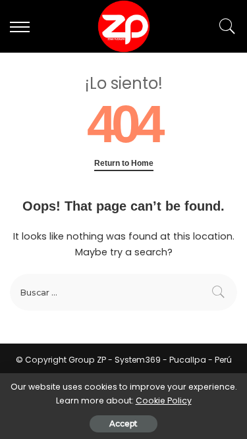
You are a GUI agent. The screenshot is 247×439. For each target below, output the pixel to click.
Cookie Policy (164, 400)
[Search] (224, 26)
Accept (123, 423)
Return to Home (123, 163)
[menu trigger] (23, 26)
